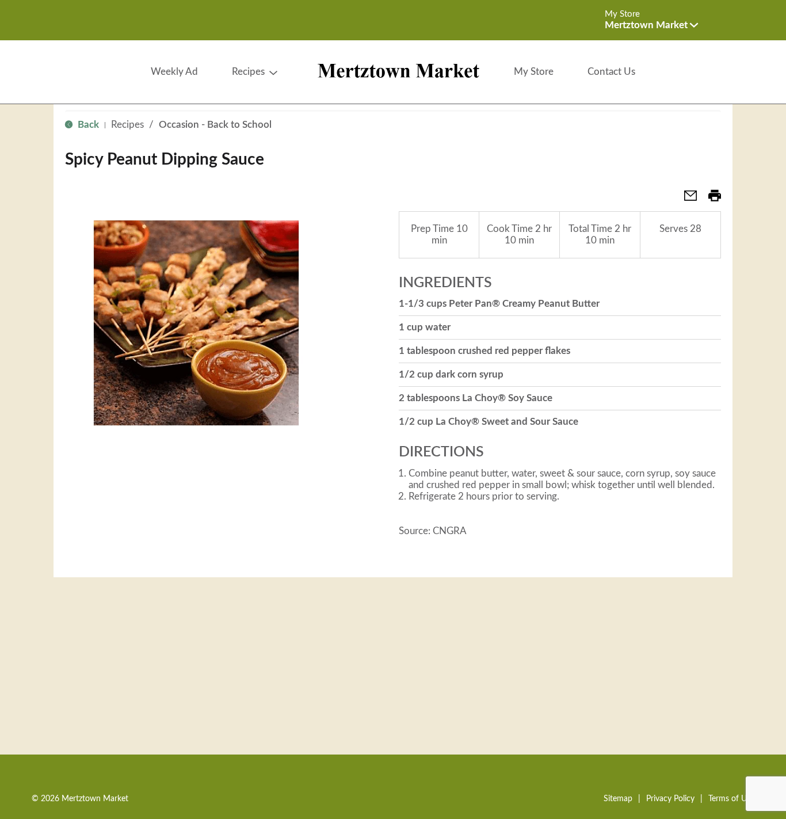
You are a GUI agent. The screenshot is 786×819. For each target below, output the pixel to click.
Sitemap (618, 799)
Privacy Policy (670, 799)
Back (87, 124)
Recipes (127, 124)
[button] (651, 25)
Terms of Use (731, 799)
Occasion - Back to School (215, 124)
